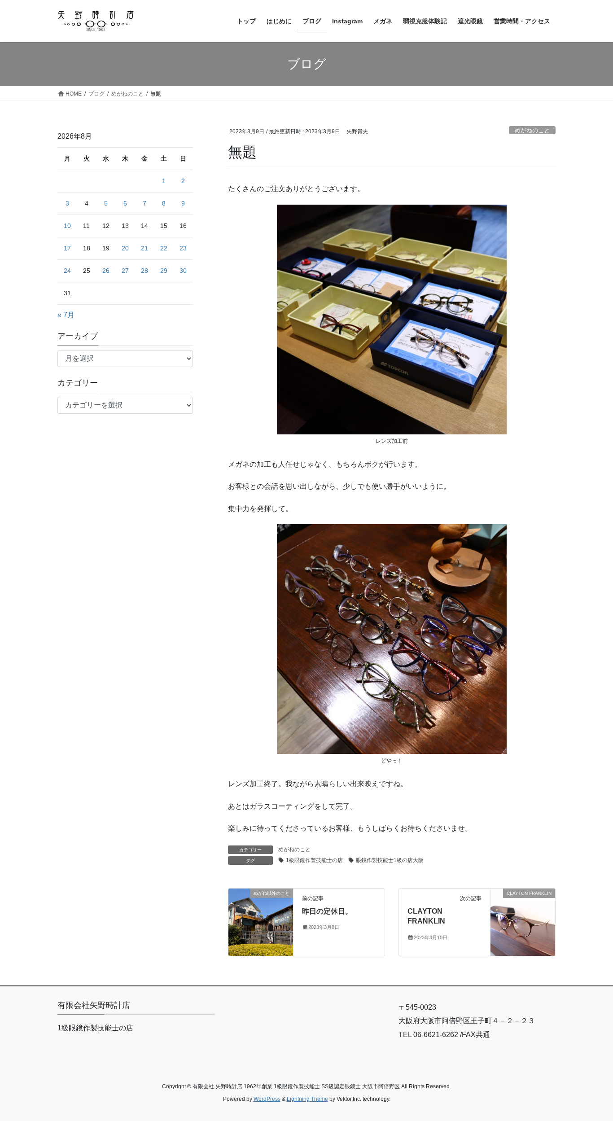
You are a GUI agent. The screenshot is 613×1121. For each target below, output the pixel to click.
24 (67, 270)
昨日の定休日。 (327, 911)
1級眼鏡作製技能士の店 (314, 860)
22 (163, 248)
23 (183, 248)
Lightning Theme (307, 1099)
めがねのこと (532, 130)
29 (163, 270)
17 (67, 248)
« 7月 (65, 315)
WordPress (267, 1099)
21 (144, 248)
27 (125, 270)
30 (183, 270)
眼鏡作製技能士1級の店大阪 (390, 860)
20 (125, 248)
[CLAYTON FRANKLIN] (522, 921)
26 (105, 270)
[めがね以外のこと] (260, 921)
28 (144, 270)
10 (67, 225)
